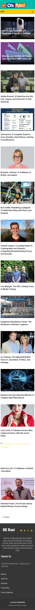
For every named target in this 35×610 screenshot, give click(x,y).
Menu (2, 11)
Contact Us (4, 578)
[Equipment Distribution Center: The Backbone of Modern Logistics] (17, 307)
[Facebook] (21, 531)
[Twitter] (25, 531)
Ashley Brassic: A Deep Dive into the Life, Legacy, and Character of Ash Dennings (17, 99)
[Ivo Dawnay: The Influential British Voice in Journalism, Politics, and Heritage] (17, 342)
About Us (3, 574)
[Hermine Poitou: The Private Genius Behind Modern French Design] (17, 489)
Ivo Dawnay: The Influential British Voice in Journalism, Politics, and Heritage (16, 360)
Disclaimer (4, 583)
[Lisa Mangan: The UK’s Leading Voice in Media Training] (17, 271)
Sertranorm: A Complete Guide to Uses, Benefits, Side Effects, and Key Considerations (17, 137)
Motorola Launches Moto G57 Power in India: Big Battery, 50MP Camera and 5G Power (17, 58)
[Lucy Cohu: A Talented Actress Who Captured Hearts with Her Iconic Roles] (17, 415)
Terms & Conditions (7, 592)
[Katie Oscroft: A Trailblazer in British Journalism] (17, 453)
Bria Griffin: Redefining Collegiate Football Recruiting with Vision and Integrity (16, 210)
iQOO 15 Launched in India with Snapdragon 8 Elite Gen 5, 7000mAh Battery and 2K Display (16, 33)
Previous (6, 517)
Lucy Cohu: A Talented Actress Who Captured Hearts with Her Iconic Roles (17, 433)
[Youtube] (31, 531)
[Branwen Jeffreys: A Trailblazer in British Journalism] (17, 157)
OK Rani (9, 529)
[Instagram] (28, 531)
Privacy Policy (5, 588)
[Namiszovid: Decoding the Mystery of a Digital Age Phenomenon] (17, 380)
